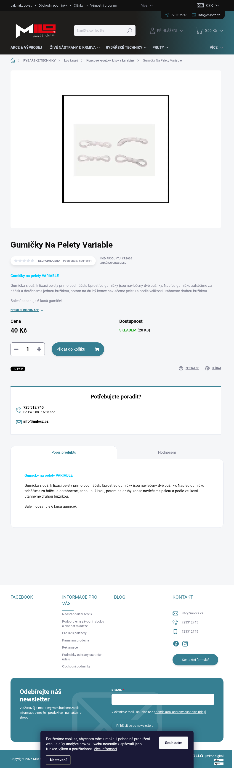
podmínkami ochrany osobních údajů (180, 712)
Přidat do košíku (70, 349)
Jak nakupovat (21, 5)
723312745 (190, 622)
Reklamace (70, 647)
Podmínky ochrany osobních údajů (82, 657)
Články (78, 5)
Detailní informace (25, 310)
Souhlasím (173, 743)
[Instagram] (185, 642)
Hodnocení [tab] (167, 452)
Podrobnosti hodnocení (77, 260)
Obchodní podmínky (53, 5)
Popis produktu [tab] (63, 452)
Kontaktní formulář (195, 660)
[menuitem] (28, 47)
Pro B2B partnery (74, 633)
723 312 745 (33, 407)
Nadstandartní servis (77, 614)
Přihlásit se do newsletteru (135, 725)
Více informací (105, 749)
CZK (209, 5)
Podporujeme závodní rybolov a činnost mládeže (83, 624)
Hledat (129, 30)
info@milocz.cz (35, 421)
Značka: (113, 262)
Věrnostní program (103, 5)
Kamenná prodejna (75, 640)
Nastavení (58, 760)
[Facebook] (176, 642)
